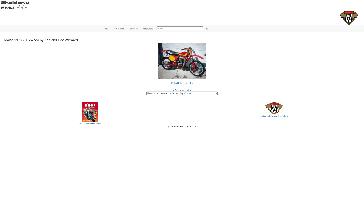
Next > (182, 90)
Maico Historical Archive (182, 83)
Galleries (120, 28)
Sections (134, 28)
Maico (108, 28)
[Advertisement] (182, 148)
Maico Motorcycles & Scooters (274, 115)
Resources (148, 28)
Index (188, 90)
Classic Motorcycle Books (89, 123)
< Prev (176, 90)
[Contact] (206, 28)
